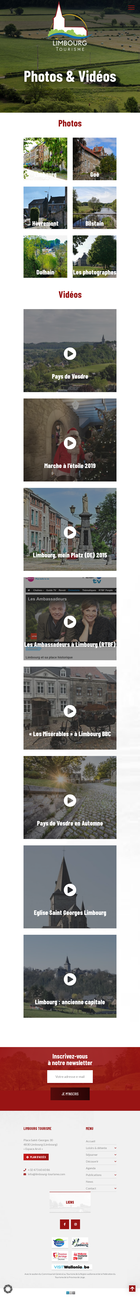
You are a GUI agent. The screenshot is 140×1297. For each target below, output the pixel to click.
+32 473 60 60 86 (38, 1169)
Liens (70, 1202)
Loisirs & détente (96, 1148)
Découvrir (92, 1161)
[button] (8, 1289)
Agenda (91, 1168)
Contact (91, 1188)
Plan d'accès (38, 1157)
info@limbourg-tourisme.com (46, 1174)
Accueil (90, 1141)
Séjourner (92, 1154)
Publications (94, 1174)
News (89, 1181)
